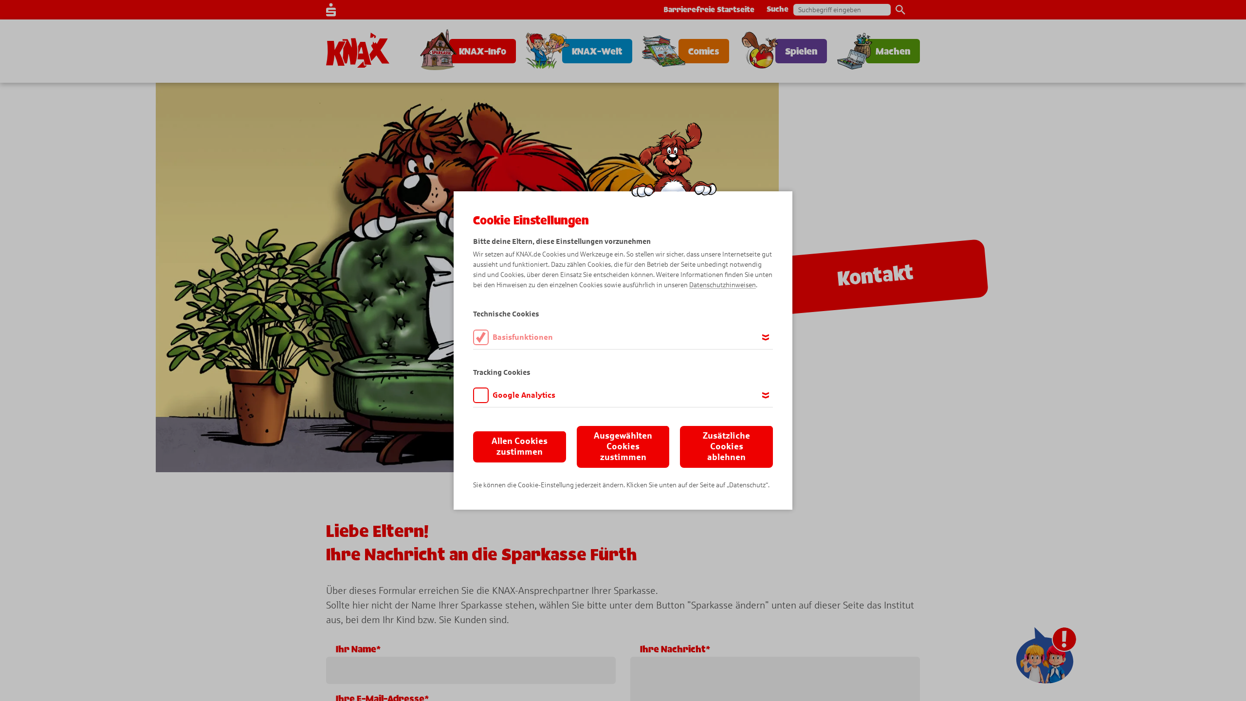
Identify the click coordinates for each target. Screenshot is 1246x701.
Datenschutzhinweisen (722, 285)
